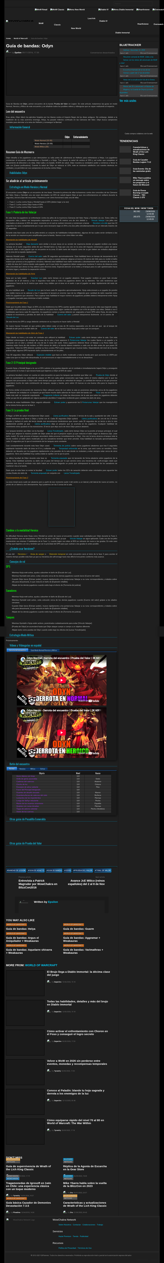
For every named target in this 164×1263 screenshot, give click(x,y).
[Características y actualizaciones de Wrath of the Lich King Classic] (125, 149)
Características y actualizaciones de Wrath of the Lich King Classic (85, 1204)
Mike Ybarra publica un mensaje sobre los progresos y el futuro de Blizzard (142, 181)
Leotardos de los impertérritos (28, 798)
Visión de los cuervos (25, 812)
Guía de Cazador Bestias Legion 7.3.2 (142, 161)
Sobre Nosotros (65, 1225)
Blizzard (68, 1159)
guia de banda (55, 870)
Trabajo (100, 1225)
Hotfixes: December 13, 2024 (134, 50)
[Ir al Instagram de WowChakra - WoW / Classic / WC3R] (40, 4)
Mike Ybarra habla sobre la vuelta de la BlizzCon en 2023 (85, 1185)
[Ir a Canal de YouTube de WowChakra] (25, 4)
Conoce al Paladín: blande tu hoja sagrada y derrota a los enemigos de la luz (75, 1092)
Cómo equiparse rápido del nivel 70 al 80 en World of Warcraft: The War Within (75, 1122)
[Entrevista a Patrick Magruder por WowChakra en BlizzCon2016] (3, 631)
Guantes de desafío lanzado (27, 792)
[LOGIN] (155, 3)
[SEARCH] (109, 3)
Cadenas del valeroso (25, 781)
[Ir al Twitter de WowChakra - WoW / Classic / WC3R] (15, 4)
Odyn (68, 870)
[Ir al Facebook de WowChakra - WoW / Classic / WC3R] (10, 4)
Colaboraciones (89, 1225)
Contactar (77, 1225)
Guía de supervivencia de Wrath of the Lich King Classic (28, 1168)
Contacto (154, 1260)
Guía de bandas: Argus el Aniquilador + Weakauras (22, 939)
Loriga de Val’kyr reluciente (27, 801)
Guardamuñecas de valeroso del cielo (31, 795)
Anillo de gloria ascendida (26, 779)
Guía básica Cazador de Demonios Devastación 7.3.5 (28, 1204)
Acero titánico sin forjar (25, 776)
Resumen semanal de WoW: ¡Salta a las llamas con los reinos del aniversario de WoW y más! (138, 60)
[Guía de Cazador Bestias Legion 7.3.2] (125, 161)
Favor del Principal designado (28, 790)
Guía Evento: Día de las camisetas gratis (142, 170)
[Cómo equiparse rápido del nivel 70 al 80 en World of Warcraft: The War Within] (25, 1131)
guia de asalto (36, 870)
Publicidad (84, 1236)
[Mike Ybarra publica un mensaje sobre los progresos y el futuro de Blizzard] (125, 180)
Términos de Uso (85, 1248)
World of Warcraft (16, 925)
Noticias (11, 1162)
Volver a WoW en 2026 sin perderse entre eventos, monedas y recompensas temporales (77, 1062)
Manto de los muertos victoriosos (29, 803)
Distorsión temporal (57, 554)
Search (149, 4)
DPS (8, 566)
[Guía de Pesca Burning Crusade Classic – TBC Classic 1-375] (125, 192)
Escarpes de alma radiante (27, 787)
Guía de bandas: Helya (20, 928)
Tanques (10, 617)
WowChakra (12, 1176)
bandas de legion (16, 870)
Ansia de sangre (37, 554)
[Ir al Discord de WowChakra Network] (30, 4)
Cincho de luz (21, 784)
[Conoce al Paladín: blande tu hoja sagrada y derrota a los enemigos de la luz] (25, 1102)
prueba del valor (83, 870)
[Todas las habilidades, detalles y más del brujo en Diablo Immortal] (25, 1013)
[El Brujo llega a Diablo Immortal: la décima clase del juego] (25, 983)
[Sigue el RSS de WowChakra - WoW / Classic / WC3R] (35, 4)
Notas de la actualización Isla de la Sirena (139, 80)
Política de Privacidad (67, 1248)
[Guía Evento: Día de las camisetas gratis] (125, 171)
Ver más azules (128, 100)
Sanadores (11, 590)
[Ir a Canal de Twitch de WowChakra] (20, 4)
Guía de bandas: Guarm (78, 928)
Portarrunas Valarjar (78, 340)
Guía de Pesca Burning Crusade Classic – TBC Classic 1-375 (140, 193)
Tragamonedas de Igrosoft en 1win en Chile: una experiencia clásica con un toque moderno (28, 1186)
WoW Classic (13, 1159)
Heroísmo (22, 554)
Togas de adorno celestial (26, 809)
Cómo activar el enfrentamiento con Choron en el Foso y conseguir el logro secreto (77, 1033)
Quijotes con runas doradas (27, 806)
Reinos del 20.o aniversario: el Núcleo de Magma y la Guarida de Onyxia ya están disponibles (137, 90)
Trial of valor (103, 870)
